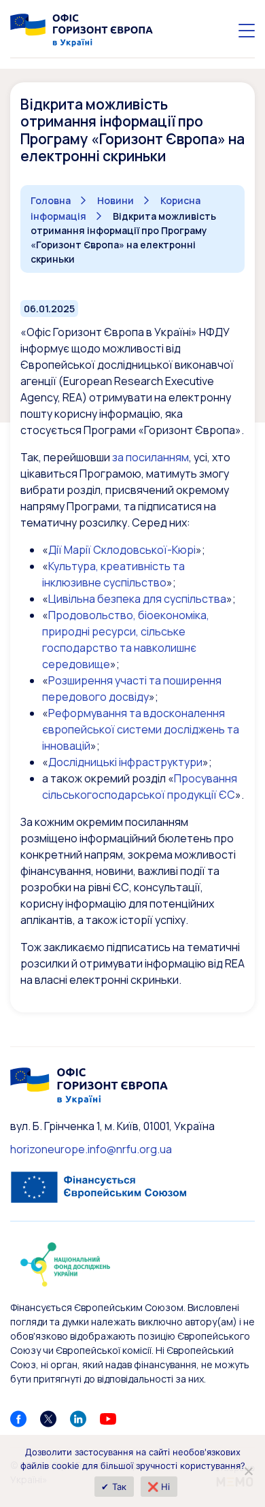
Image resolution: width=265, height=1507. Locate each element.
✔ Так (113, 1486)
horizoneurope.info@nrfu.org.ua (91, 1149)
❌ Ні (159, 1486)
